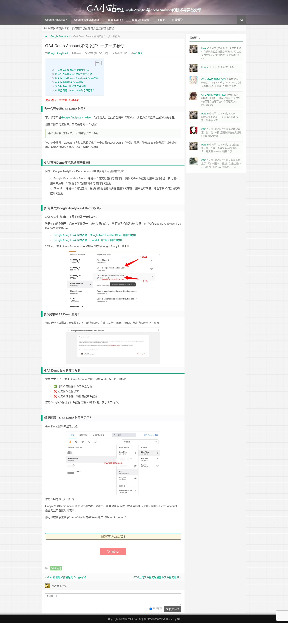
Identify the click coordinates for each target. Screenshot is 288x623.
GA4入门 (56, 568)
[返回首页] (46, 36)
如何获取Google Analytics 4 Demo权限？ (79, 78)
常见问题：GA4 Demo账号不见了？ (76, 90)
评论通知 (157, 608)
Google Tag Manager (86, 20)
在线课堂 (177, 20)
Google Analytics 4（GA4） (77, 117)
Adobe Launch (114, 20)
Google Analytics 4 (56, 20)
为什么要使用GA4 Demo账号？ (74, 69)
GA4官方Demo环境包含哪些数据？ (76, 73)
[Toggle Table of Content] (97, 63)
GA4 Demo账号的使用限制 (72, 86)
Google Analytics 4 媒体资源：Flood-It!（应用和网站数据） (89, 240)
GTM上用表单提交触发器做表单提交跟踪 (156, 577)
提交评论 (173, 609)
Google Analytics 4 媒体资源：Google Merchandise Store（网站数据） (96, 235)
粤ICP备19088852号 (154, 619)
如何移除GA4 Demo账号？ (72, 82)
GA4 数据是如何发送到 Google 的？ (67, 577)
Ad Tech (160, 20)
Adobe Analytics (139, 20)
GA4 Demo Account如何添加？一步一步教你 (84, 45)
